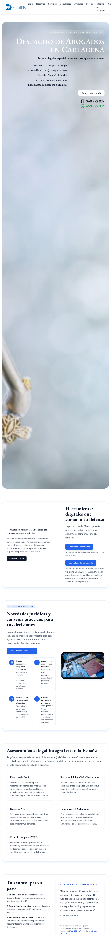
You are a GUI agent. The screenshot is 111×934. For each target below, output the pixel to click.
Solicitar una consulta (91, 93)
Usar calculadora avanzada (81, 563)
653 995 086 (95, 106)
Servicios (52, 3)
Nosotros (40, 3)
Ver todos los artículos (20, 651)
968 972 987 (95, 101)
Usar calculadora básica (79, 546)
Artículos (78, 3)
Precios (89, 3)
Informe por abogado (101, 6)
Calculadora (65, 3)
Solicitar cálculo (16, 558)
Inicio (30, 3)
